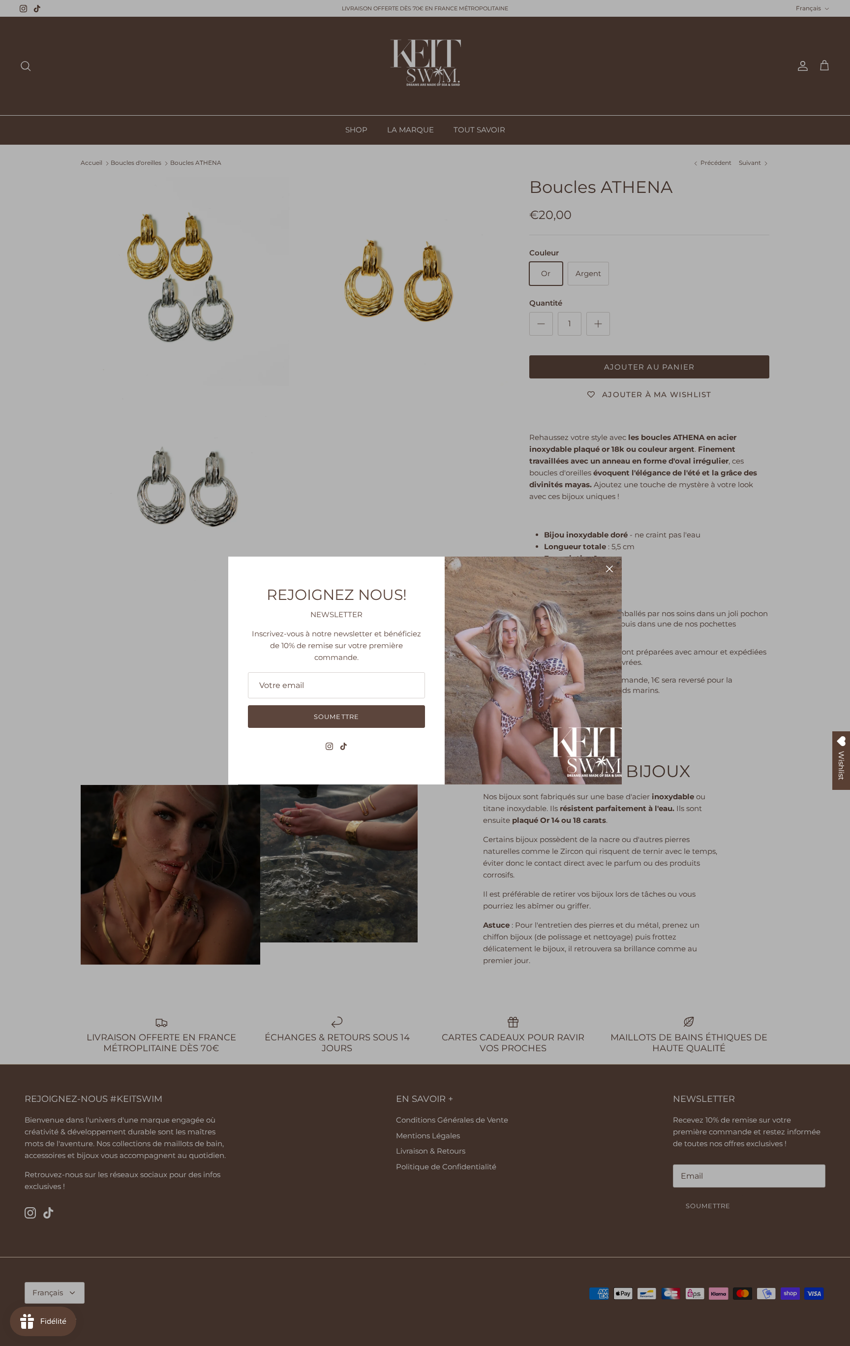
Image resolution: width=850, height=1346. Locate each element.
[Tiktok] (343, 746)
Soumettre (336, 716)
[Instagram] (329, 746)
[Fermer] (609, 569)
